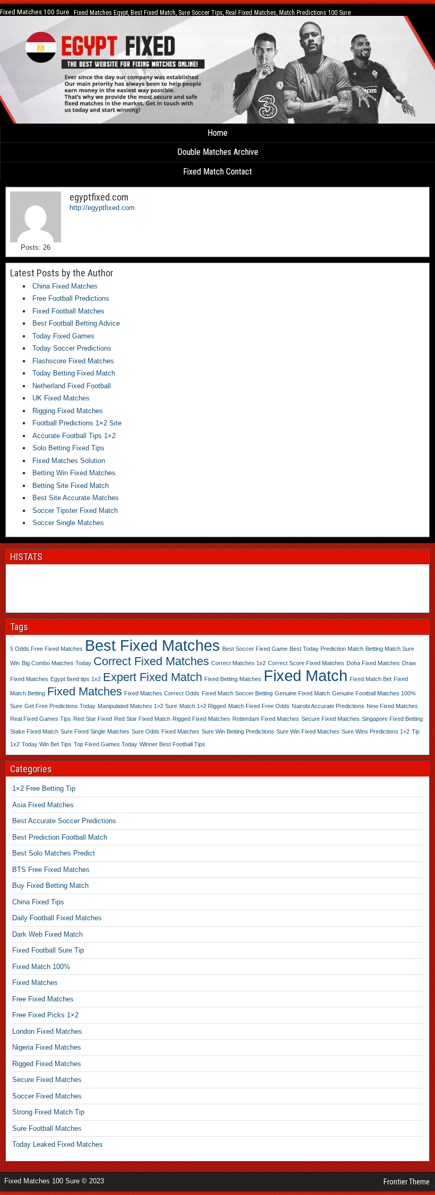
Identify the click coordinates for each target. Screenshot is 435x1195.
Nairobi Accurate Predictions (328, 706)
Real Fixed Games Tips (40, 719)
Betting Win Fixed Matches (74, 473)
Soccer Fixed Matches (47, 1096)
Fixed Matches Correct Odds (161, 693)
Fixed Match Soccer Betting (237, 693)
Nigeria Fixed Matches (46, 1047)
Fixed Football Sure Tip (48, 950)
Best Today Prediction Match (326, 649)
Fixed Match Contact (217, 172)
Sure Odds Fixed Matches (165, 731)
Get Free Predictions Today (59, 706)
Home (217, 133)
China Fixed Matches (65, 286)
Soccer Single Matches (68, 523)
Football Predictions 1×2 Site (76, 423)
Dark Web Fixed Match (47, 934)
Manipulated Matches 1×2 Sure (137, 706)
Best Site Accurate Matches (75, 498)
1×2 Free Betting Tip (43, 788)
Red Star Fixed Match (142, 719)
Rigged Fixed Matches (201, 719)
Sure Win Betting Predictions (238, 731)
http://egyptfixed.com (102, 208)
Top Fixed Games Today (105, 744)
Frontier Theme (407, 1182)
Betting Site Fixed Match (70, 486)
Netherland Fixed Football (71, 386)
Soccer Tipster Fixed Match (75, 510)
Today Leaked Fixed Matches (57, 1144)
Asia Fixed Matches (43, 805)
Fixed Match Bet (371, 679)
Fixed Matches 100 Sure (34, 12)
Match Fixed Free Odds (259, 706)
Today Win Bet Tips (47, 744)
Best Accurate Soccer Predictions (64, 821)
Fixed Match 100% (41, 967)
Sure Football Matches (47, 1128)
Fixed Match (305, 675)
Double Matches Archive (217, 152)
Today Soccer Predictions (71, 348)
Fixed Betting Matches (233, 679)
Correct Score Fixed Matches (306, 663)
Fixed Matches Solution (68, 461)
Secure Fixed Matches (330, 719)
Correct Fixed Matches (151, 661)
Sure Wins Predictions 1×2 (376, 731)
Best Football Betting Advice (76, 323)
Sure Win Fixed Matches (308, 731)
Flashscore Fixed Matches (73, 361)
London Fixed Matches (47, 1031)
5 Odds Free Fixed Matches (46, 649)
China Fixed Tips (38, 902)
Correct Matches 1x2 (238, 663)
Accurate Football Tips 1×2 (74, 436)
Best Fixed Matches (152, 645)
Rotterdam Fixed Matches (265, 719)
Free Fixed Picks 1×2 (45, 1015)
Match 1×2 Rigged (202, 706)
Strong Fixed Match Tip (48, 1112)
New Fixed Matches (392, 706)
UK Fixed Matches (61, 398)
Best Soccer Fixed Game (255, 649)
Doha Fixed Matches (373, 663)
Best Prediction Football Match (59, 837)
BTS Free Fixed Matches (51, 870)
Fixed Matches (84, 691)
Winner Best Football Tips (172, 744)
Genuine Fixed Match (302, 693)
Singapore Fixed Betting (392, 719)
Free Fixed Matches (43, 999)
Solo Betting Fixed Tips (68, 448)
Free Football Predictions (70, 298)
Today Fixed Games (63, 336)
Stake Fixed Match (34, 731)
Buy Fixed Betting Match (50, 885)
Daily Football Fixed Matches (57, 918)
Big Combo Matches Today (56, 663)
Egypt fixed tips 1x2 (75, 679)
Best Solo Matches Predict (53, 853)
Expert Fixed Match (152, 677)
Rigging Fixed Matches (67, 411)
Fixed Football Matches (68, 311)
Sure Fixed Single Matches (94, 731)
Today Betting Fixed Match (73, 373)
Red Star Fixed (92, 719)
